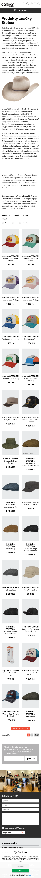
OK (20, 871)
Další (36, 735)
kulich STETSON (10, 460)
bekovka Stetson (10, 588)
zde (29, 875)
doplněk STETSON (10, 672)
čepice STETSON (10, 258)
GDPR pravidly (19, 828)
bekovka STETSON (30, 461)
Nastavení (20, 866)
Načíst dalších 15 (20, 729)
